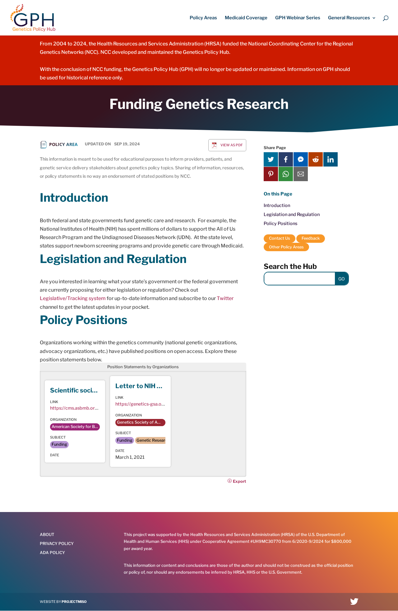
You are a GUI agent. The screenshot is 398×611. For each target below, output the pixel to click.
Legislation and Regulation (292, 214)
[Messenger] (301, 159)
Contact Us (279, 238)
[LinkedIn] (330, 159)
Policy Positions (280, 223)
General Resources (349, 18)
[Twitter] (271, 159)
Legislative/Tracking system (73, 298)
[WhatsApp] (286, 174)
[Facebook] (286, 159)
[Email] (301, 174)
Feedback (311, 238)
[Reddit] (315, 159)
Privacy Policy (57, 543)
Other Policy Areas (286, 247)
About (47, 534)
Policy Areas (203, 18)
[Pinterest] (271, 174)
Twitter (225, 298)
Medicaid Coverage (246, 18)
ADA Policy (52, 552)
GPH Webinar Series (297, 18)
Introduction (277, 205)
